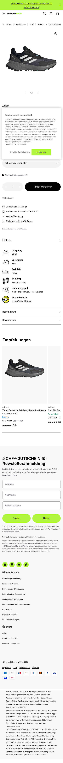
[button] (4, 13)
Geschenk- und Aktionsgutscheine (16, 604)
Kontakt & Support (9, 615)
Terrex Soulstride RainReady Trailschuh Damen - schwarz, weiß (24, 412)
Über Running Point (10, 638)
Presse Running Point (10, 643)
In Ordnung (41, 152)
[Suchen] (44, 13)
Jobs (4, 633)
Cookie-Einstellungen (10, 620)
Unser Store (6, 609)
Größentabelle (7, 198)
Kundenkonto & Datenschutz (13, 594)
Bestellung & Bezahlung (11, 579)
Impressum (6, 668)
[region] (32, 133)
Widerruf (35, 668)
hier (34, 139)
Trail (32, 24)
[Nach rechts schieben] (38, 93)
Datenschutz (24, 668)
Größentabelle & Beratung (12, 599)
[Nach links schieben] (25, 93)
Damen (9, 24)
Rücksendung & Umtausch (13, 589)
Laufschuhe (20, 24)
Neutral (41, 24)
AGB (15, 668)
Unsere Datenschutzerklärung (14, 537)
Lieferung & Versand (10, 584)
